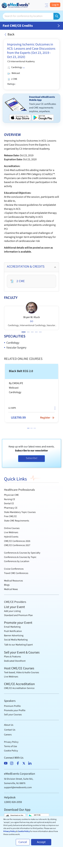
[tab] (31, 267)
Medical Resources (13, 580)
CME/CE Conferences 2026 (17, 541)
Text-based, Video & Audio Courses (21, 672)
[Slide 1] (28, 428)
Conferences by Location (16, 561)
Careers (8, 734)
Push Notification (13, 631)
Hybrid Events (11, 536)
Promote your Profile (14, 710)
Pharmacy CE (10, 508)
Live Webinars (11, 532)
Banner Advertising (13, 635)
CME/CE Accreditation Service (19, 688)
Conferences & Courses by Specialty (22, 553)
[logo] (16, 5)
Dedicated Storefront (15, 661)
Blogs (7, 585)
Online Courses (11, 528)
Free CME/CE (10, 516)
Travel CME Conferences (16, 573)
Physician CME (11, 495)
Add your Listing (12, 611)
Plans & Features (12, 656)
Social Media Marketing (16, 639)
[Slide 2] (31, 428)
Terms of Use (10, 746)
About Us (8, 725)
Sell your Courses (13, 714)
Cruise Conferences (14, 569)
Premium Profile (12, 706)
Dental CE (9, 503)
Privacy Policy (11, 742)
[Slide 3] (35, 428)
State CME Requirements (16, 520)
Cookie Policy (11, 750)
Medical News (11, 589)
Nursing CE (9, 499)
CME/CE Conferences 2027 (17, 545)
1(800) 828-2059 (13, 802)
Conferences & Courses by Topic (20, 557)
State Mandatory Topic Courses (20, 512)
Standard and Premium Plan (18, 615)
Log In (55, 5)
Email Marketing (12, 627)
